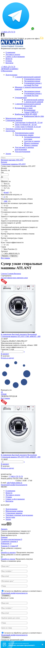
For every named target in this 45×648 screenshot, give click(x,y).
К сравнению (6, 334)
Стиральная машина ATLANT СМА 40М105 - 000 (20, 336)
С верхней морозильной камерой (28, 104)
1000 (5, 201)
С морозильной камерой (33, 102)
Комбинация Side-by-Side (34, 116)
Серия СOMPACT (31, 112)
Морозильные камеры (14, 118)
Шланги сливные (31, 145)
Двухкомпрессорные (32, 81)
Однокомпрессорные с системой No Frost (33, 84)
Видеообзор (32, 334)
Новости (9, 59)
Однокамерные (21, 98)
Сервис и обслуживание (15, 57)
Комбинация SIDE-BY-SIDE (26, 114)
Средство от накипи (32, 141)
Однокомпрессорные (32, 79)
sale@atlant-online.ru (14, 483)
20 (2, 392)
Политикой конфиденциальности (14, 485)
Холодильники (11, 75)
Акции (8, 154)
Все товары (5, 258)
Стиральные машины (14, 120)
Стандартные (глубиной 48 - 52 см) (28, 122)
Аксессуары (10, 131)
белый (6, 192)
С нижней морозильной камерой (28, 77)
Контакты (9, 63)
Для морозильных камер (24, 133)
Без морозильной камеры (34, 100)
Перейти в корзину (8, 552)
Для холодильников (22, 151)
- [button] (1, 351)
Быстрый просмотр (19, 334)
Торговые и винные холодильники (19, 129)
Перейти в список (8, 559)
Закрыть (4, 529)
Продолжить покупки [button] (25, 552)
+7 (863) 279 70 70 (8, 32)
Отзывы (9, 61)
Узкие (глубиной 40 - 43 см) (26, 125)
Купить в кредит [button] (7, 358)
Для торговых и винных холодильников (24, 148)
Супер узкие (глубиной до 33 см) (28, 127)
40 (5, 394)
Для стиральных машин (24, 135)
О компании (10, 52)
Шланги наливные (31, 143)
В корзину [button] (5, 354)
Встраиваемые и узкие (24, 108)
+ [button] (24, 351)
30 (4, 394)
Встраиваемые (29, 110)
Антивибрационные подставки (32, 138)
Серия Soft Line (30, 106)
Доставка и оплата (13, 54)
